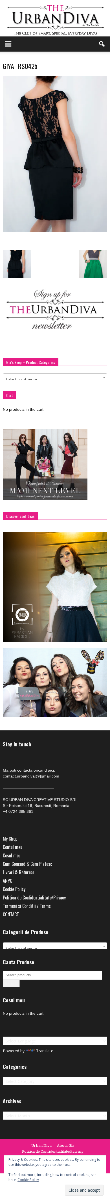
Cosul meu (12, 855)
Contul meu (12, 847)
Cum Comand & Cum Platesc (27, 863)
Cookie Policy (14, 889)
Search (11, 983)
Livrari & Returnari (19, 872)
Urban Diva (41, 1145)
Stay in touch (17, 744)
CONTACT (11, 914)
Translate (44, 1050)
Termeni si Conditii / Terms (27, 906)
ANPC (7, 880)
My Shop (10, 838)
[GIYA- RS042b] (55, 230)
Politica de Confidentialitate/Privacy (34, 897)
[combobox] (55, 377)
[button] (102, 44)
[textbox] (55, 380)
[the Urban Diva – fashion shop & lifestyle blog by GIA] (55, 18)
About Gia (65, 1145)
